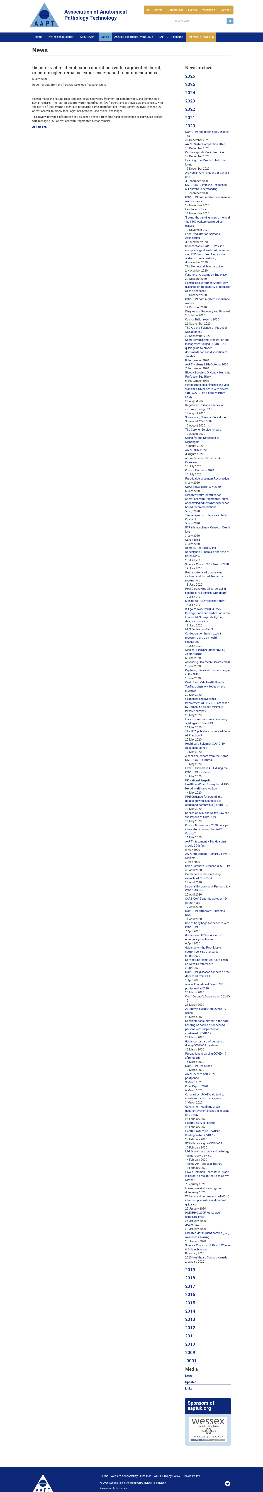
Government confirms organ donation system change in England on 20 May (207, 1111)
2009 (190, 1352)
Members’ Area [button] (199, 37)
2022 (190, 109)
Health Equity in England (200, 1123)
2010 (190, 1344)
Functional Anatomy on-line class (206, 274)
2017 (190, 1286)
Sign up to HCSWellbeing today (205, 601)
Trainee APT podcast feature (203, 1163)
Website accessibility (124, 1476)
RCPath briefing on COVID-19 (203, 1143)
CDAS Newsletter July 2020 (203, 486)
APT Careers (154, 10)
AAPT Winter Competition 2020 (205, 144)
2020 (190, 125)
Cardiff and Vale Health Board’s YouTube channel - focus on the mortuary (205, 686)
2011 (190, 1335)
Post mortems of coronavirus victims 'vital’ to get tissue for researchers (204, 576)
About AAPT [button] (88, 37)
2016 (190, 1294)
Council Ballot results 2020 (202, 319)
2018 (190, 1277)
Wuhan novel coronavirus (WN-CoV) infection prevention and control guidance (207, 1200)
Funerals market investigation (203, 1188)
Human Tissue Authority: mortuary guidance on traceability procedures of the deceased (207, 287)
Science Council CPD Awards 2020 (207, 564)
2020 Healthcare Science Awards (206, 1257)
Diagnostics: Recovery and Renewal (207, 311)
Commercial (175, 10)
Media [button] (105, 37)
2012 (190, 1327)
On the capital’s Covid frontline (204, 152)
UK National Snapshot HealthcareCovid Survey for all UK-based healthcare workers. (207, 784)
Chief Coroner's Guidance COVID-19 (207, 866)
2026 (190, 76)
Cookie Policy (191, 1476)
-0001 (191, 1360)
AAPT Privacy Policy (167, 1476)
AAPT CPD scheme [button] (171, 37)
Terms (104, 1476)
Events (192, 10)
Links (188, 1388)
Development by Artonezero (113, 1488)
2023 (190, 101)
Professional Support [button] (61, 37)
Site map (146, 1476)
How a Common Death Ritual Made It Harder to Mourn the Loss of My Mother (207, 1176)
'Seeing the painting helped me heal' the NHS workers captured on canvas (207, 221)
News (189, 1375)
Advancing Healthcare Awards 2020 (207, 662)
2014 (190, 1311)
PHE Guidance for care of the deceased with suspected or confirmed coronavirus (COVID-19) (206, 801)
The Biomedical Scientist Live (204, 266)
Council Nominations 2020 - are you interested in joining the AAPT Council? (207, 829)
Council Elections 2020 (199, 470)
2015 (190, 1302)
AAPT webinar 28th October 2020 (206, 364)
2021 (190, 117)
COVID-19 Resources (198, 1066)
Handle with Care (195, 209)
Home (38, 37)
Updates (190, 1382)
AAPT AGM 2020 (196, 450)
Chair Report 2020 (196, 1086)
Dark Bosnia (192, 539)
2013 (190, 1319)
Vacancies (208, 10)
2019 (190, 1269)
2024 (190, 92)
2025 (190, 84)
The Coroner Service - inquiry (203, 429)
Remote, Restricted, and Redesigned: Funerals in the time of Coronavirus (207, 552)
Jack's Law (192, 1225)
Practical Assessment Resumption (207, 478)
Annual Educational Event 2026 (133, 37)
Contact (225, 10)
